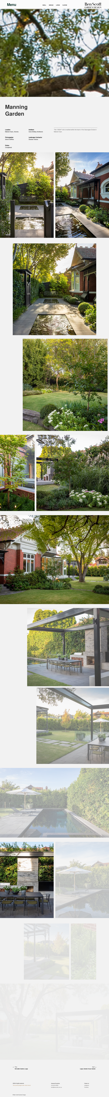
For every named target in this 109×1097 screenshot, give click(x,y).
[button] (11, 5)
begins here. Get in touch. (25, 1085)
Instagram (86, 1085)
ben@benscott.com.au (56, 1087)
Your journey (16, 1085)
